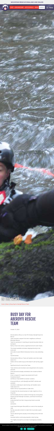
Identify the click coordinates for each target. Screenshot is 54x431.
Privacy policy (31, 428)
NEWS (36, 7)
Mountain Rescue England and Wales (27, 2)
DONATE (42, 7)
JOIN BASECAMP (19, 7)
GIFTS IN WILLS (29, 7)
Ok (21, 428)
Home (2, 304)
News (7, 304)
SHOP (11, 7)
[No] (52, 427)
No (25, 428)
